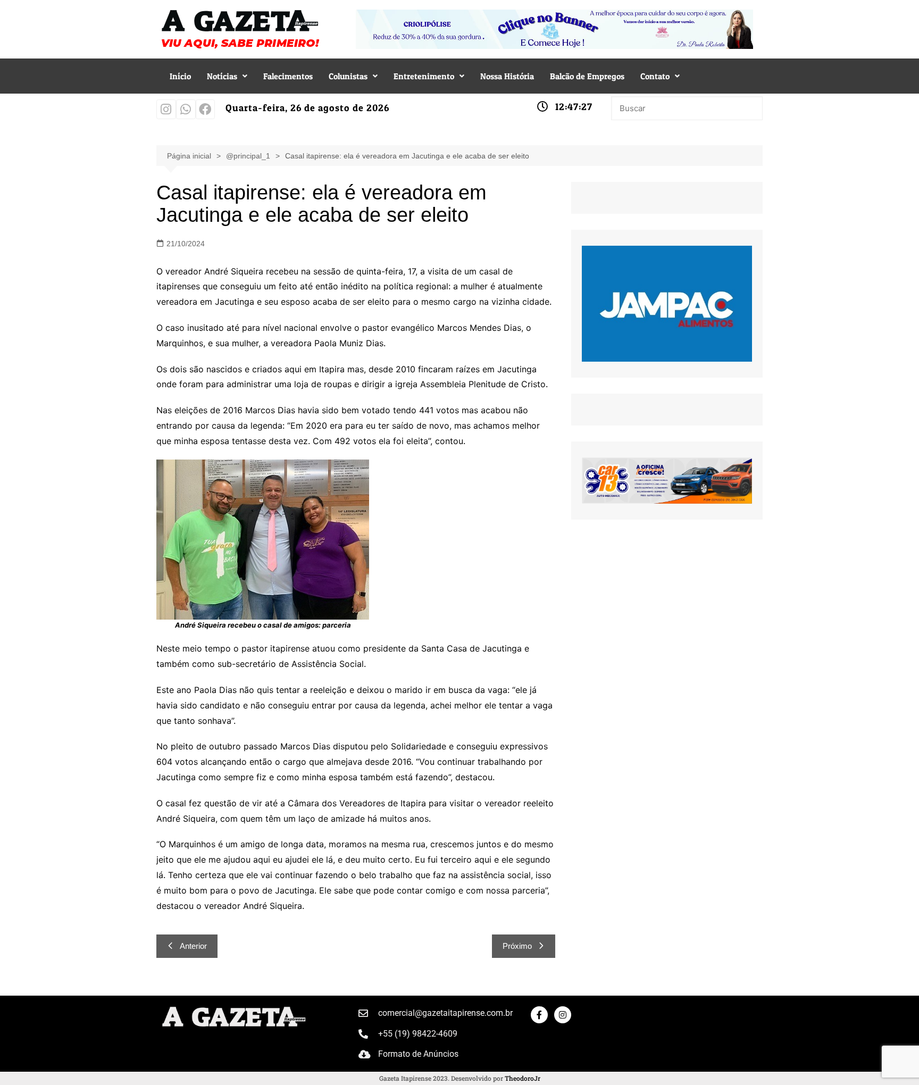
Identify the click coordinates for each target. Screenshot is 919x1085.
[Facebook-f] (539, 1014)
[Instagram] (166, 109)
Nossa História (507, 76)
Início (180, 76)
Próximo (517, 945)
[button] (227, 76)
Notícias (222, 76)
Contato (655, 76)
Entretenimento (424, 76)
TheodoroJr (522, 1078)
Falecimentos (288, 76)
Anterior (193, 945)
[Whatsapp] (186, 109)
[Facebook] (205, 109)
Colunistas (348, 76)
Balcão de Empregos (587, 76)
